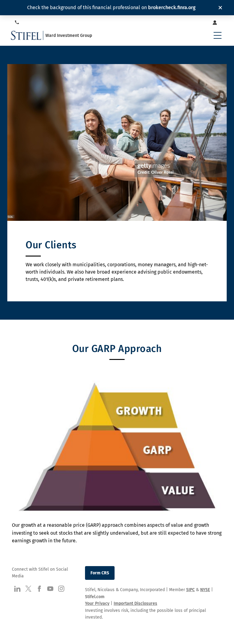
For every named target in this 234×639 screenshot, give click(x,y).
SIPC (190, 589)
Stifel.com (95, 596)
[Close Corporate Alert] (220, 7)
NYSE (205, 589)
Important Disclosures (135, 603)
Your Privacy (97, 603)
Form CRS (99, 573)
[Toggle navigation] (218, 35)
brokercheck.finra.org (172, 7)
